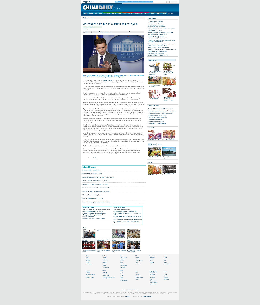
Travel (119, 13)
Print (87, 32)
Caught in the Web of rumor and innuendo (155, 73)
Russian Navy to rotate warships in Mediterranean (128, 219)
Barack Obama (107, 80)
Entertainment (138, 13)
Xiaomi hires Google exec (155, 119)
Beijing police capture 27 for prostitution (94, 218)
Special (150, 162)
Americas (91, 18)
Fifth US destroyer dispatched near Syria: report (95, 184)
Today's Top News (153, 105)
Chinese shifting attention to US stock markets (160, 109)
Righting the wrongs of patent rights (168, 73)
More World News (119, 207)
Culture (130, 13)
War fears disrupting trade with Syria (92, 173)
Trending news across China (156, 121)
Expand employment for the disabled (93, 211)
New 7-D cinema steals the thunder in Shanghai (96, 209)
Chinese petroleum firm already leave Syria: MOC (95, 180)
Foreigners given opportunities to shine (94, 215)
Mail (94, 32)
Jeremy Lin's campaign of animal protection (103, 239)
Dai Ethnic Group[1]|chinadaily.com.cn (158, 47)
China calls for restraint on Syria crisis (92, 195)
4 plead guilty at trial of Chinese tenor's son (95, 213)
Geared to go (155, 139)
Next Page (95, 157)
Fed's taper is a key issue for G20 (157, 115)
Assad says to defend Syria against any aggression (96, 191)
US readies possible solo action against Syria (160, 113)
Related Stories (89, 167)
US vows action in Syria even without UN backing (134, 251)
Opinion (152, 13)
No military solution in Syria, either (91, 170)
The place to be (170, 139)
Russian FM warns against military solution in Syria (96, 202)
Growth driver (154, 99)
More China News (88, 207)
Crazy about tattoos (88, 216)
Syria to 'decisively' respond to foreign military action (96, 188)
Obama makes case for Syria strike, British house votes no (98, 177)
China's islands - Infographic (167, 157)
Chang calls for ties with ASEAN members (125, 211)
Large (102, 32)
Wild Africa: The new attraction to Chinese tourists (169, 99)
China (91, 13)
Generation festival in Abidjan (122, 209)
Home (85, 13)
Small (110, 32)
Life (125, 13)
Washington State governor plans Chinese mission (162, 111)
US (96, 13)
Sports (114, 13)
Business (107, 13)
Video (158, 13)
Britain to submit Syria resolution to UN (92, 198)
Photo (146, 13)
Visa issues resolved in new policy (157, 117)
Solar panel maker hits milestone (157, 123)
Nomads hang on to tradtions (154, 85)
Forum (164, 13)
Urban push (168, 86)
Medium (106, 32)
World (100, 13)
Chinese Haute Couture (168, 174)
